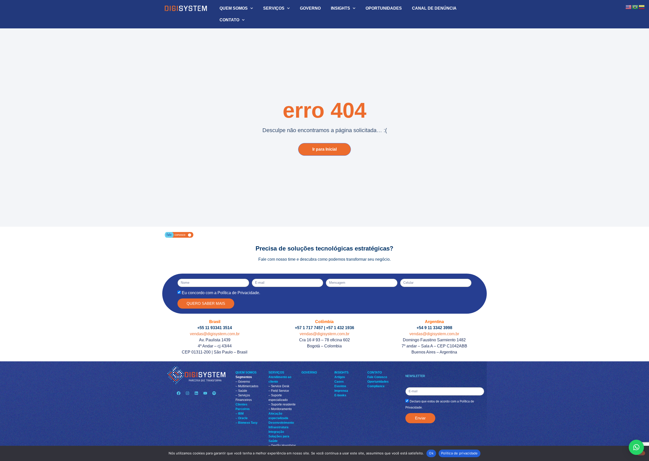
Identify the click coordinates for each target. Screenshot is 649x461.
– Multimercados (247, 386)
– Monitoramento (280, 409)
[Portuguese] (635, 7)
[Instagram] (187, 393)
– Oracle (242, 418)
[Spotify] (214, 393)
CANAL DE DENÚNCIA (434, 8)
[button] (636, 447)
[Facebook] (178, 393)
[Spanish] (642, 7)
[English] (628, 7)
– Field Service (278, 391)
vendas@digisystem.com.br (215, 334)
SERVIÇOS (273, 8)
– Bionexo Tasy (247, 422)
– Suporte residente (282, 404)
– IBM (240, 413)
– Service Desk (278, 386)
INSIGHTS (340, 8)
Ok (431, 453)
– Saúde (241, 391)
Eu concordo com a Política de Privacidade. (221, 293)
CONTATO (229, 20)
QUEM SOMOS (234, 8)
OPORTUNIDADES (384, 8)
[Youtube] (205, 393)
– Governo (243, 381)
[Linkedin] (196, 393)
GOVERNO (310, 8)
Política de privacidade (459, 453)
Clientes (241, 404)
